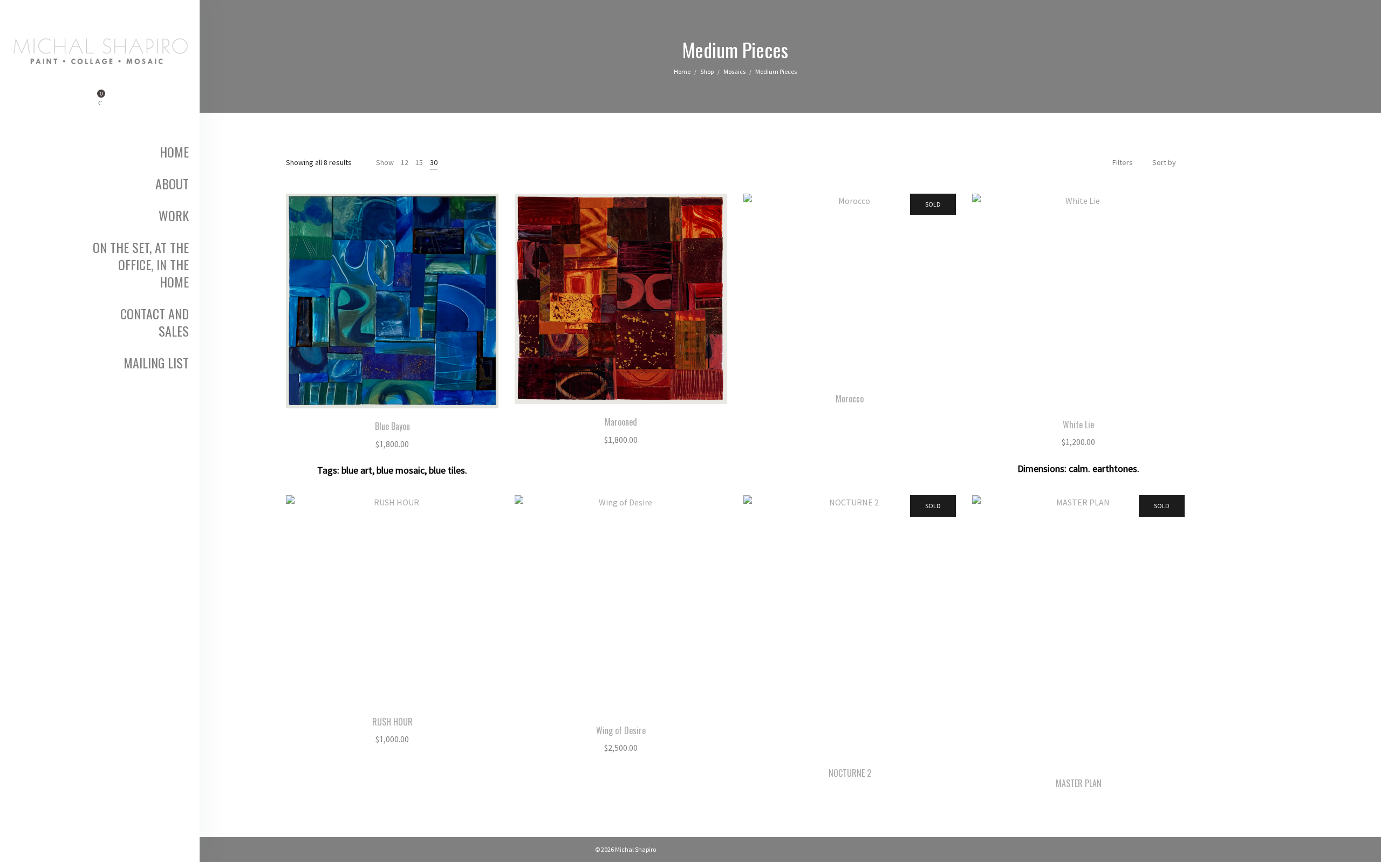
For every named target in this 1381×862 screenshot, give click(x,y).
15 (419, 162)
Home (682, 71)
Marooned (621, 421)
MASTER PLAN (1079, 783)
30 (433, 162)
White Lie (1078, 424)
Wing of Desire (621, 730)
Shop (707, 71)
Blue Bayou (392, 426)
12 (404, 162)
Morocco (850, 398)
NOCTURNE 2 (850, 773)
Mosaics (734, 71)
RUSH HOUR (392, 721)
